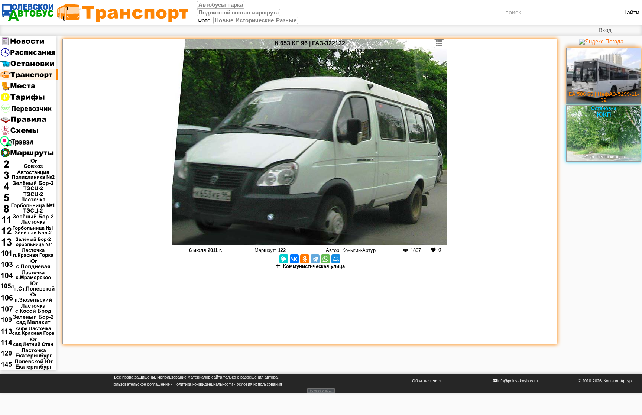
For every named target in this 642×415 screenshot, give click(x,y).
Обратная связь (427, 381)
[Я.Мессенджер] (283, 258)
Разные (286, 20)
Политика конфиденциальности (203, 384)
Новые (224, 20)
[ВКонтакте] (294, 258)
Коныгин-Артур (359, 250)
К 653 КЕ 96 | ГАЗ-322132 (310, 43)
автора (271, 377)
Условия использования (259, 384)
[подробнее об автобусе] (439, 43)
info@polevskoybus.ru (517, 381)
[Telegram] (315, 258)
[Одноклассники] (304, 258)
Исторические (255, 20)
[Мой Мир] (335, 258)
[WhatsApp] (325, 258)
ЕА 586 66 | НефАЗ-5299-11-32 (603, 97)
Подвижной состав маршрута (238, 13)
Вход (605, 30)
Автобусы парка (220, 5)
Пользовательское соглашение (140, 384)
